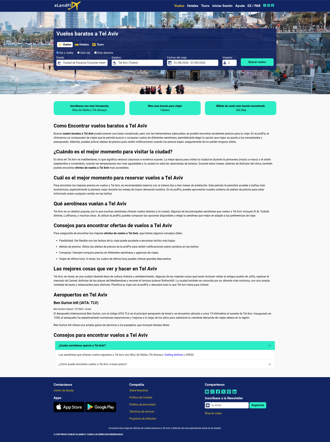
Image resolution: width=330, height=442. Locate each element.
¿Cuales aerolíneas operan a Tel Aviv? (82, 345)
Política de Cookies (140, 397)
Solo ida (85, 52)
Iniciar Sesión (222, 6)
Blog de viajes (213, 413)
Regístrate (257, 405)
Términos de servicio (141, 411)
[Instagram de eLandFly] (269, 5)
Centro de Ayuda (64, 390)
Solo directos (105, 52)
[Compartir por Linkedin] (234, 393)
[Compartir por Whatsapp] (212, 393)
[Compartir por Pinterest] (229, 393)
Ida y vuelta (66, 52)
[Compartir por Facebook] (218, 393)
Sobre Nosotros (138, 390)
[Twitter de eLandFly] (265, 5)
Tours (205, 6)
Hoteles (192, 6)
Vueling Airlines (173, 354)
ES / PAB (254, 6)
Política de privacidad (142, 404)
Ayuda (240, 6)
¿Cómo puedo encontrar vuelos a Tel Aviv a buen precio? (93, 364)
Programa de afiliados (142, 418)
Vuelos (179, 6)
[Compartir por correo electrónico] (207, 393)
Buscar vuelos (257, 62)
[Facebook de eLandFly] (273, 5)
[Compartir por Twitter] (223, 393)
